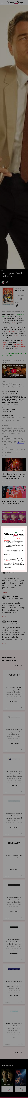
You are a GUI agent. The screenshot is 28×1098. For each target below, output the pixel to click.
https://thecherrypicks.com (9, 560)
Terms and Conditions (17, 538)
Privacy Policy (6, 540)
